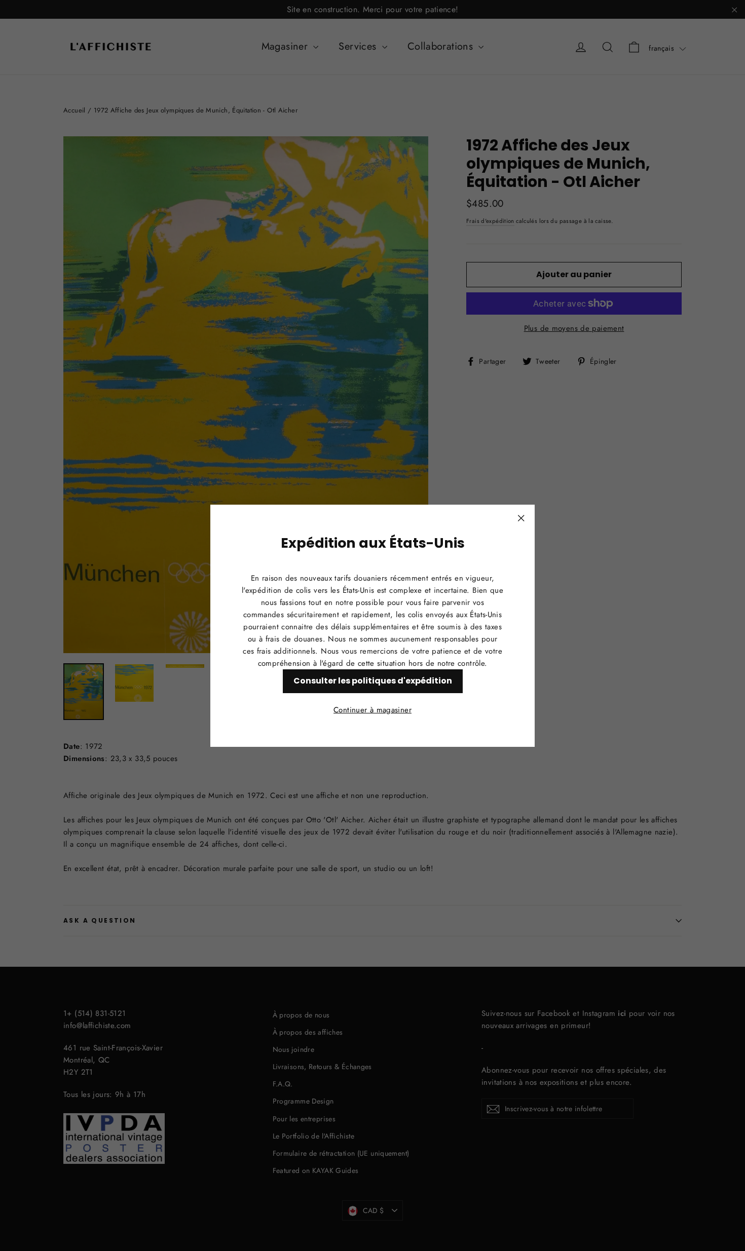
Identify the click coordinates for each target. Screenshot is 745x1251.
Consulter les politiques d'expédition (372, 680)
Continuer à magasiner (372, 709)
